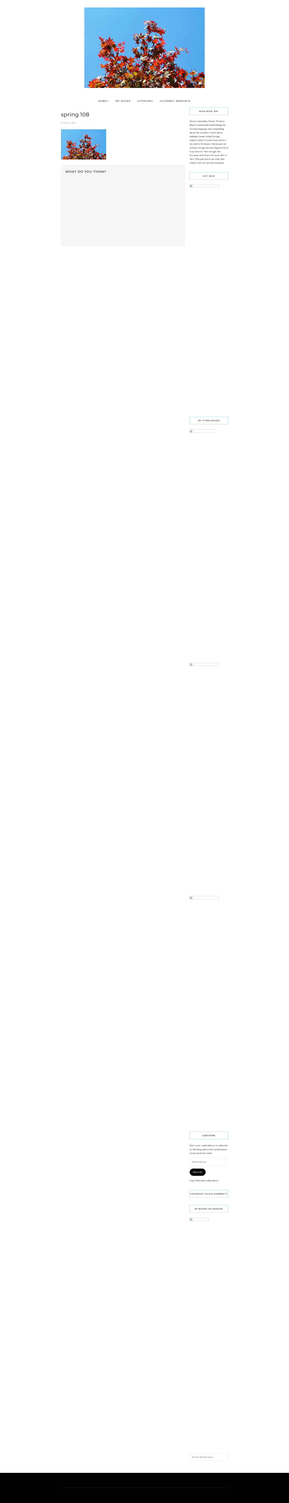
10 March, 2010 (68, 123)
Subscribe (198, 1172)
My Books (123, 101)
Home (102, 101)
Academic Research (175, 101)
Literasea (145, 101)
